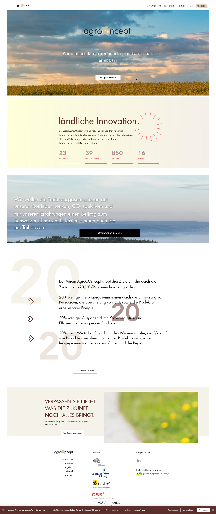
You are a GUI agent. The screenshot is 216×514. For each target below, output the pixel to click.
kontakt (69, 475)
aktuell (69, 471)
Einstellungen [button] (173, 510)
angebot (68, 467)
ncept (69, 452)
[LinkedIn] (138, 460)
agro (20, 5)
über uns (68, 463)
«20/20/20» (67, 459)
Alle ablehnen (187, 510)
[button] (110, 233)
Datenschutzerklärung (136, 510)
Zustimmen (203, 510)
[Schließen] (213, 510)
